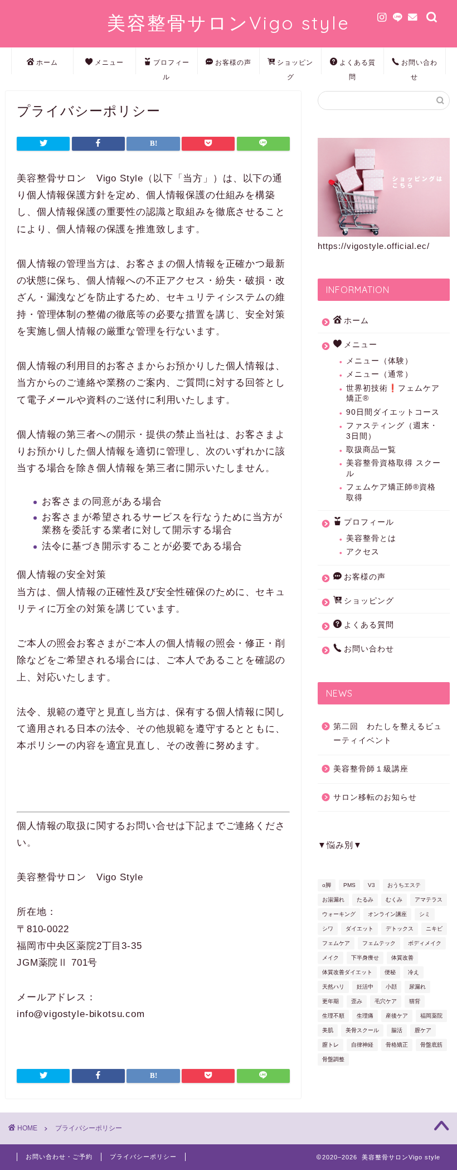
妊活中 (365, 987)
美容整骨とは (371, 538)
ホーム (47, 62)
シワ (327, 929)
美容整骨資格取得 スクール (393, 468)
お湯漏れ (333, 899)
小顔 (391, 987)
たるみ (365, 899)
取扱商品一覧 (371, 449)
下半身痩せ (365, 958)
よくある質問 (357, 66)
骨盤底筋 (431, 1045)
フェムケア (336, 943)
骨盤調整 (333, 1059)
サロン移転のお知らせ (375, 797)
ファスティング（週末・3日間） (392, 430)
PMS (349, 885)
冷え (413, 972)
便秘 (390, 972)
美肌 (327, 1030)
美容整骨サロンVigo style (228, 22)
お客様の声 (233, 62)
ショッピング (295, 66)
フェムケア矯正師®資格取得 (391, 492)
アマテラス (429, 899)
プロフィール (171, 66)
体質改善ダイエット (347, 972)
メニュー (109, 62)
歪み (356, 1001)
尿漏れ (417, 987)
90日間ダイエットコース (393, 412)
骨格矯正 (397, 1045)
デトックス (400, 929)
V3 (371, 885)
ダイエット (359, 929)
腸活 (396, 1030)
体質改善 (402, 958)
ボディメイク (424, 943)
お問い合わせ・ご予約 (59, 1156)
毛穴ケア (386, 1001)
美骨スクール (362, 1030)
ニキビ (434, 929)
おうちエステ (404, 885)
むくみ (394, 899)
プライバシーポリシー (143, 1156)
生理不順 (333, 1016)
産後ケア (397, 1016)
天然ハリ (333, 987)
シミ (424, 914)
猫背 (414, 1001)
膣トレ (330, 1045)
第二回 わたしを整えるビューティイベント (387, 733)
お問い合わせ (419, 66)
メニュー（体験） (379, 361)
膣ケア (423, 1030)
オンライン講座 (387, 914)
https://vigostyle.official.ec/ (374, 246)
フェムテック (379, 943)
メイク (330, 958)
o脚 (326, 885)
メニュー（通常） (379, 374)
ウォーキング (339, 914)
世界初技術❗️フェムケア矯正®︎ (393, 393)
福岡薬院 (431, 1016)
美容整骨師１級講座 (371, 769)
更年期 (330, 1001)
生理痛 (365, 1016)
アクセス (363, 552)
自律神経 (362, 1045)
